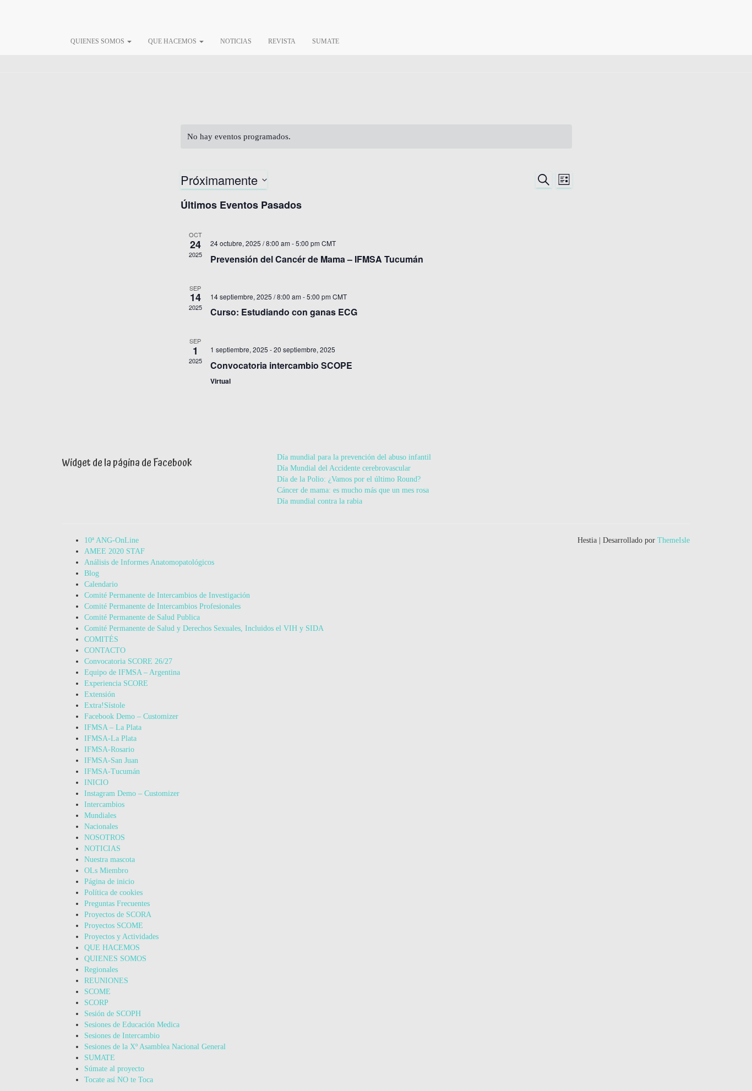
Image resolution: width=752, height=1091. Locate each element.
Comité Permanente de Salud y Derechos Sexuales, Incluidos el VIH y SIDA (204, 628)
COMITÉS (101, 639)
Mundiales (100, 815)
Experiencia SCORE (116, 683)
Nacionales (101, 826)
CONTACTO (105, 650)
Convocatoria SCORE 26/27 (128, 661)
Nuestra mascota (109, 859)
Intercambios (104, 804)
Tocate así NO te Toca (118, 1080)
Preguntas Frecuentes (117, 903)
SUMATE (325, 41)
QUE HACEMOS (173, 41)
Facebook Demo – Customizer (131, 716)
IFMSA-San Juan (111, 760)
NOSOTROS (104, 837)
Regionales (101, 969)
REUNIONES (106, 981)
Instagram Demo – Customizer (131, 793)
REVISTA (282, 41)
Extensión (99, 694)
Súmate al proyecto (114, 1069)
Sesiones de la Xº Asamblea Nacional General (155, 1047)
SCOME (97, 992)
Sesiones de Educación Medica (131, 1025)
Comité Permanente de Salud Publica (142, 617)
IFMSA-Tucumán (112, 771)
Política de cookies (113, 892)
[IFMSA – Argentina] (359, 14)
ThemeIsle (673, 540)
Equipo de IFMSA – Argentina (132, 672)
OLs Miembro (106, 870)
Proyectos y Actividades (121, 936)
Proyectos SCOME (113, 925)
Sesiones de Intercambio (122, 1036)
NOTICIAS (236, 41)
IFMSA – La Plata (112, 727)
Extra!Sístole (104, 705)
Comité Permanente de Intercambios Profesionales (162, 606)
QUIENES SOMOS (98, 41)
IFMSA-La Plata (110, 738)
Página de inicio (109, 881)
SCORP (96, 1003)
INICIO (96, 782)
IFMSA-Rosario (109, 749)
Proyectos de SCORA (117, 914)
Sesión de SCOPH (112, 1014)
